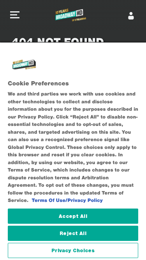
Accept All (73, 216)
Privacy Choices (73, 250)
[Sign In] (131, 15)
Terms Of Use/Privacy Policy (67, 200)
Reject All (73, 233)
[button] (14, 15)
